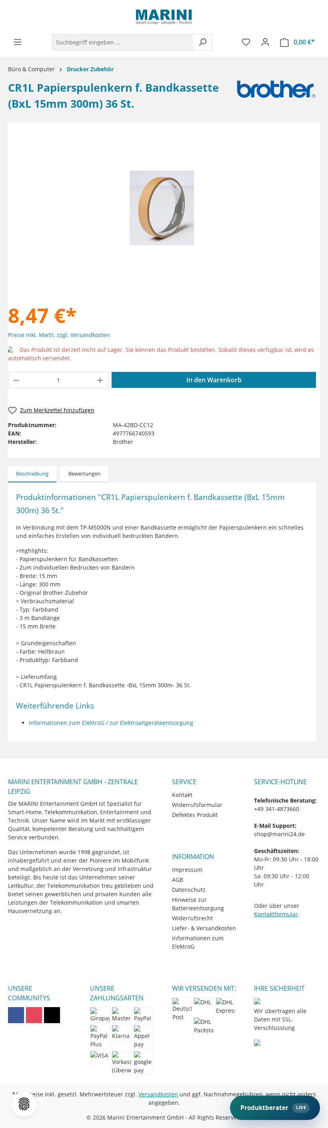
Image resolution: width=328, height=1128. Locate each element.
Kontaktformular (276, 914)
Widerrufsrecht (192, 918)
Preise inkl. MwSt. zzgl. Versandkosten (59, 335)
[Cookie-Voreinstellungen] (24, 1104)
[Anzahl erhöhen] (100, 380)
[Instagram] (34, 1015)
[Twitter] (52, 1015)
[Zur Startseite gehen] (164, 17)
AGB (177, 879)
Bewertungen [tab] (84, 473)
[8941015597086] (162, 208)
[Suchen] (202, 42)
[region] (162, 208)
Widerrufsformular (197, 805)
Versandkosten (158, 1094)
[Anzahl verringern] (16, 380)
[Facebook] (16, 1015)
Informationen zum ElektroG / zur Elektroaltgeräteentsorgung (111, 723)
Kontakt (182, 795)
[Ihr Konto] (265, 42)
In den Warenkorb (214, 379)
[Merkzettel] (246, 42)
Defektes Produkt (195, 815)
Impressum (187, 869)
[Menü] (17, 42)
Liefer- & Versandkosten (204, 928)
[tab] (32, 474)
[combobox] (123, 42)
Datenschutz (189, 889)
